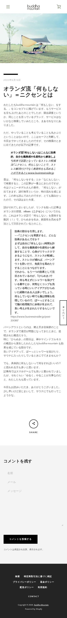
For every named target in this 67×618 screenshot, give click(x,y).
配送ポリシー (27, 587)
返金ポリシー (47, 582)
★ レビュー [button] (63, 312)
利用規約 (42, 587)
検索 (17, 576)
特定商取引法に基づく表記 (38, 576)
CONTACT (33, 596)
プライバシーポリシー (24, 582)
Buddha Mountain (41, 605)
